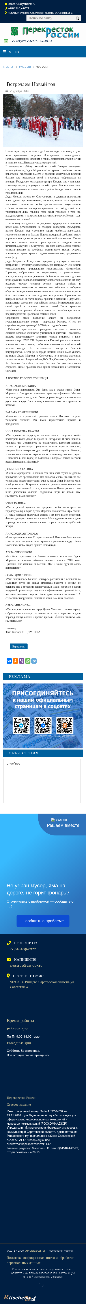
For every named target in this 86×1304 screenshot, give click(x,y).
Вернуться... (18, 646)
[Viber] (21, 661)
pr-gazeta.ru (34, 1250)
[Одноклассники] (15, 661)
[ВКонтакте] (9, 661)
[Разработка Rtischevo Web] (41, 1296)
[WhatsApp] (27, 661)
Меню (14, 52)
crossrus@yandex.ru (21, 3)
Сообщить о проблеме (43, 921)
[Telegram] (34, 661)
